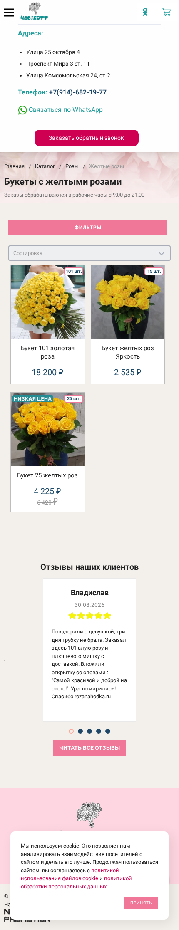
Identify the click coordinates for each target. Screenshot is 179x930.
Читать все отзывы (89, 748)
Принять (141, 902)
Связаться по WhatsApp (65, 110)
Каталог (45, 166)
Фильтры (88, 227)
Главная (14, 166)
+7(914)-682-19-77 (78, 92)
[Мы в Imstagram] (147, 15)
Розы (72, 166)
